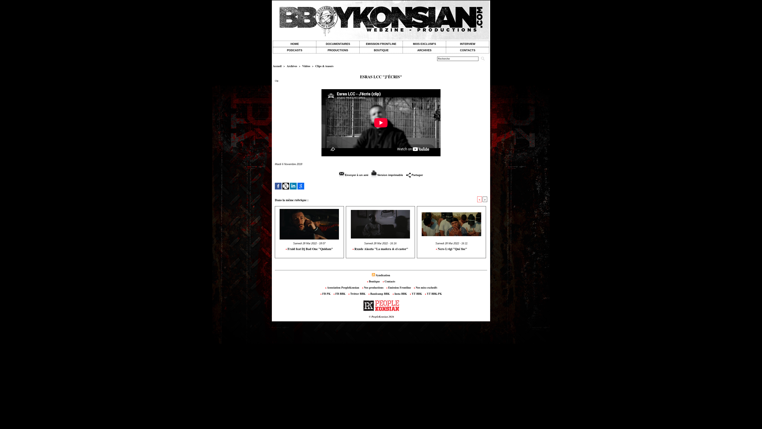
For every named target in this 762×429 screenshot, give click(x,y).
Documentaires (338, 43)
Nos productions (373, 287)
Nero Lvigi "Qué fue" (452, 248)
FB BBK (340, 294)
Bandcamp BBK (380, 294)
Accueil (277, 66)
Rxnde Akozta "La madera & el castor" (381, 248)
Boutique (381, 50)
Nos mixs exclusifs (426, 287)
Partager (417, 175)
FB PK (326, 294)
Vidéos (306, 66)
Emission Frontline (381, 43)
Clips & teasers (324, 66)
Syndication (383, 275)
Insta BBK (401, 294)
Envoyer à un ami (356, 175)
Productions (338, 50)
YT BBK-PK (434, 294)
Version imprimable (389, 175)
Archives (424, 50)
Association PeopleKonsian (343, 287)
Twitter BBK (357, 294)
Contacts (389, 281)
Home (295, 43)
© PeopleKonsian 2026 (381, 316)
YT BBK (417, 294)
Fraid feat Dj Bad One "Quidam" (310, 248)
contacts (467, 50)
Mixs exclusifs (424, 43)
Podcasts (294, 50)
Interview (467, 43)
